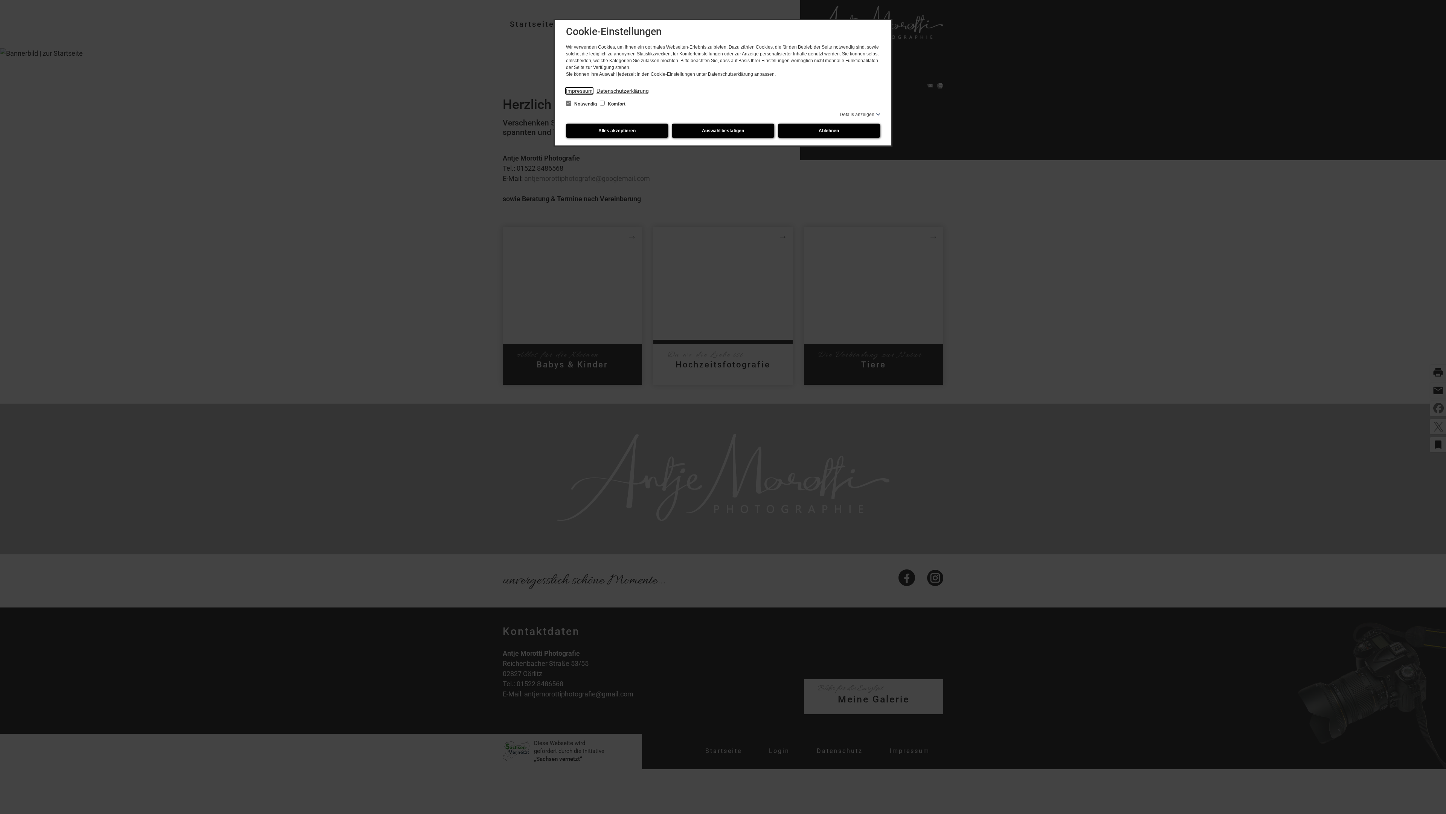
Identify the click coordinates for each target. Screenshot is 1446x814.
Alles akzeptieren (617, 130)
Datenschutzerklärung (622, 91)
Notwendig (585, 104)
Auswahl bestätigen (723, 130)
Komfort (616, 104)
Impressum (579, 91)
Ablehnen (829, 130)
